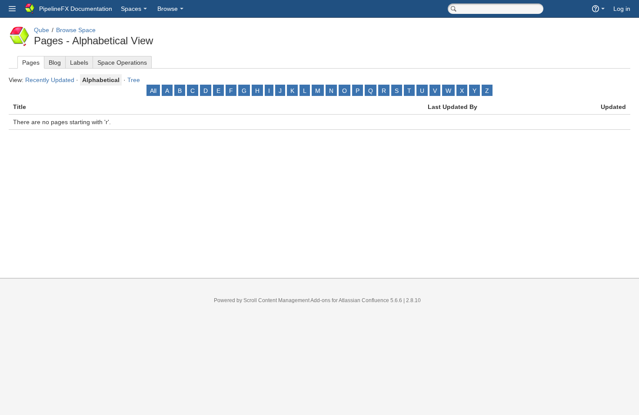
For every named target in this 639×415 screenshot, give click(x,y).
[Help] (598, 8)
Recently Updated (49, 79)
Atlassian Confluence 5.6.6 (371, 300)
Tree (133, 79)
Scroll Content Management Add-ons (286, 300)
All (153, 90)
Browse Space (76, 29)
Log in (621, 8)
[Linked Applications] (12, 8)
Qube (41, 29)
